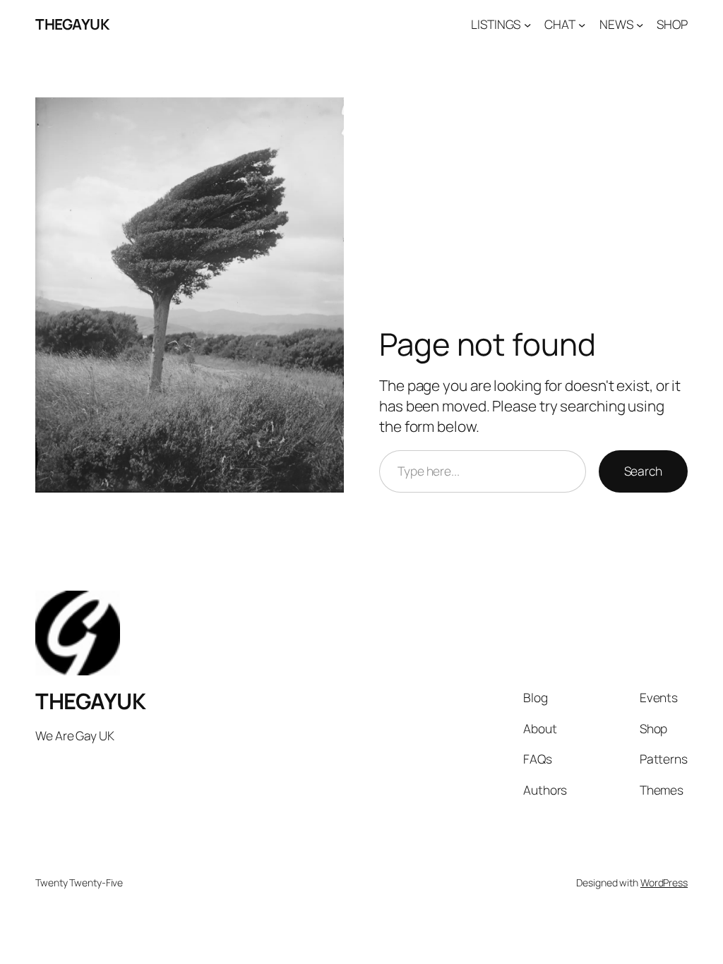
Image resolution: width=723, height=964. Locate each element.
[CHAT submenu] (581, 24)
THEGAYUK (72, 24)
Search (643, 470)
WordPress (664, 882)
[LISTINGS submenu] (527, 24)
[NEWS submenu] (639, 24)
